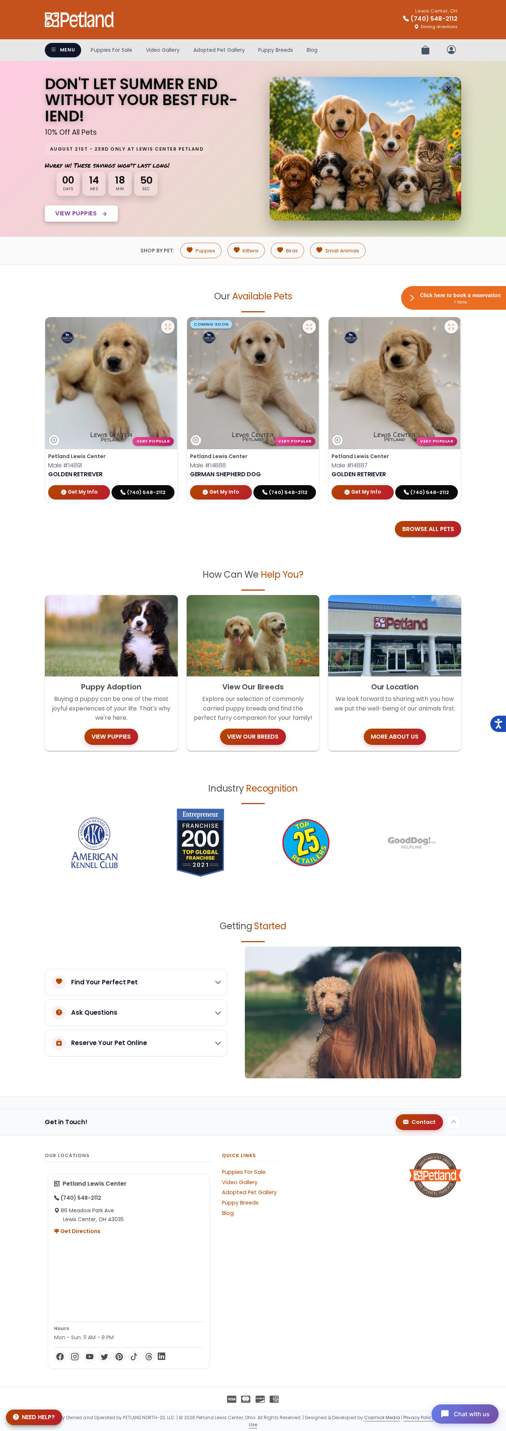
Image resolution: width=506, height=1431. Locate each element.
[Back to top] (453, 1122)
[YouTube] (90, 1357)
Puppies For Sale (111, 50)
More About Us (395, 736)
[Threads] (149, 1357)
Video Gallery (163, 50)
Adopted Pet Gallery (219, 50)
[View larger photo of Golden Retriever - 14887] (451, 326)
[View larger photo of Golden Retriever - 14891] (167, 326)
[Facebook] (60, 1357)
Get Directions (79, 1231)
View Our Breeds (253, 736)
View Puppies (77, 213)
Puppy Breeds (275, 50)
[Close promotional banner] (448, 88)
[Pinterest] (119, 1357)
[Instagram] (75, 1357)
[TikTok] (134, 1357)
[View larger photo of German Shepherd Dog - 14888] (309, 326)
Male (65, 465)
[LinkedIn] (161, 1357)
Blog (312, 50)
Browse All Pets (428, 529)
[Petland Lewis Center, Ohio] (79, 19)
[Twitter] (104, 1357)
